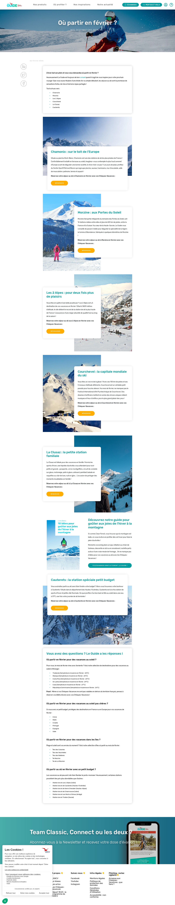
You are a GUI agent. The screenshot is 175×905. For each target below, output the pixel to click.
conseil (82, 77)
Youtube (74, 881)
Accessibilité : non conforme (98, 896)
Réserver (59, 183)
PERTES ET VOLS (153, 5)
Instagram (75, 884)
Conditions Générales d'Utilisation (95, 890)
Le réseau (56, 881)
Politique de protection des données (96, 883)
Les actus (56, 884)
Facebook (75, 878)
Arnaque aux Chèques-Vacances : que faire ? (115, 881)
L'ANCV (55, 878)
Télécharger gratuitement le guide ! (110, 565)
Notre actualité (105, 4)
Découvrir (55, 331)
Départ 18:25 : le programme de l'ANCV (59, 894)
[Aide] (171, 5)
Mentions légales (97, 878)
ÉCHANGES (131, 5)
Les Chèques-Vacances (58, 888)
